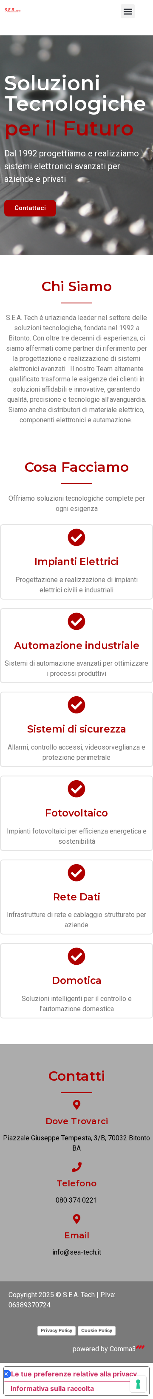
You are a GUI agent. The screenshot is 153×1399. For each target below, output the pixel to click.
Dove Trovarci (76, 1121)
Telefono (76, 1183)
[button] (128, 11)
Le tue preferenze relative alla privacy (74, 1374)
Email (76, 1235)
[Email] (77, 1219)
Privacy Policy (56, 1330)
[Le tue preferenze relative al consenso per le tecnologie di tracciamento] (138, 1384)
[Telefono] (77, 1167)
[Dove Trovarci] (77, 1105)
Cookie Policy (96, 1330)
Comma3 (123, 1349)
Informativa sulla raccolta (52, 1388)
